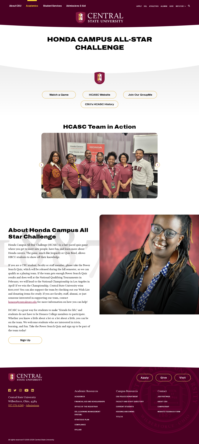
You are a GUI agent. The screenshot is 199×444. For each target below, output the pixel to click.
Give (171, 6)
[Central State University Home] (99, 17)
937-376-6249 (16, 405)
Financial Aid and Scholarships (90, 402)
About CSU (15, 5)
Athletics (154, 6)
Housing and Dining (125, 412)
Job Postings (164, 397)
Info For (180, 6)
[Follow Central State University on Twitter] (15, 390)
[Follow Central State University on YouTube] (26, 390)
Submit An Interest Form (123, 338)
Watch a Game (58, 94)
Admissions (32, 405)
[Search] (189, 6)
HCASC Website (99, 94)
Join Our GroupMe (140, 94)
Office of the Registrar (86, 407)
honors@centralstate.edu (22, 301)
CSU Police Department (127, 397)
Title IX (119, 417)
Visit (182, 377)
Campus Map (163, 407)
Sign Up (25, 340)
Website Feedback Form (169, 412)
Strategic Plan (82, 420)
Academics (32, 5)
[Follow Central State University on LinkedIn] (32, 390)
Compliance (80, 425)
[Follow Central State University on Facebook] (9, 390)
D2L (145, 6)
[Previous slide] (41, 165)
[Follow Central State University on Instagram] (20, 390)
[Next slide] (157, 165)
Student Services (52, 5)
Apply (139, 6)
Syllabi (78, 430)
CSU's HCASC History (99, 104)
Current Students (125, 407)
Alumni (164, 6)
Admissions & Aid (76, 5)
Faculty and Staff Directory (130, 402)
